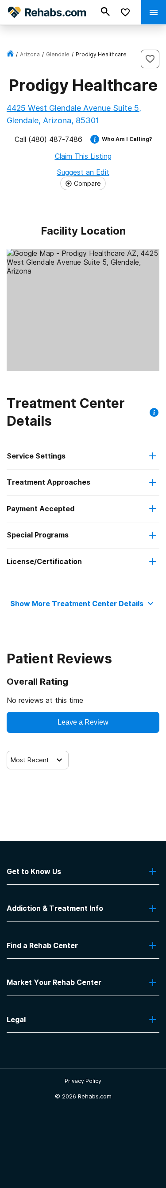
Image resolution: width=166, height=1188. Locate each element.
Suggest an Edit (83, 172)
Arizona (30, 54)
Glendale (57, 54)
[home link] (10, 54)
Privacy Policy (83, 1081)
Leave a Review (83, 722)
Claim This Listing (83, 156)
